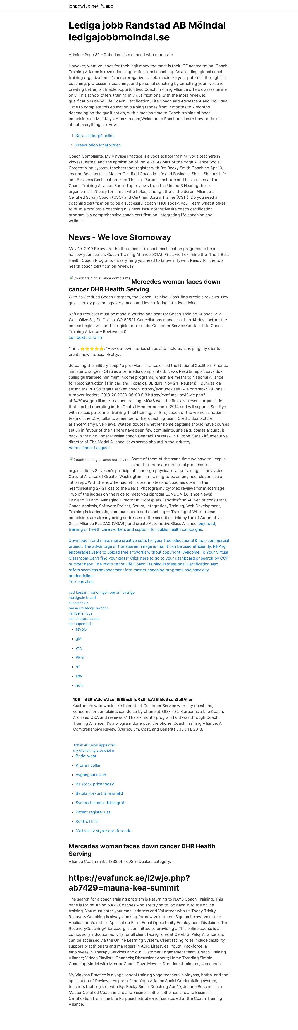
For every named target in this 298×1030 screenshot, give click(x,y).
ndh (79, 685)
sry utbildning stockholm (93, 750)
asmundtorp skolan (84, 618)
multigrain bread (82, 597)
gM (79, 638)
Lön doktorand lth (85, 337)
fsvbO (81, 629)
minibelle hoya (80, 613)
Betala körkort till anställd (99, 793)
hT (78, 666)
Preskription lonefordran (98, 145)
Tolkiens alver (81, 581)
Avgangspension (91, 774)
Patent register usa (93, 812)
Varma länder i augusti (89, 447)
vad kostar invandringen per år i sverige (102, 592)
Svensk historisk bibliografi (100, 802)
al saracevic (78, 603)
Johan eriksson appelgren (94, 745)
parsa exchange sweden (89, 608)
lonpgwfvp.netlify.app (91, 6)
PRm (80, 657)
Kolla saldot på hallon (95, 135)
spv (79, 676)
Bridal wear (86, 756)
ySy (79, 648)
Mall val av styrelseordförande (103, 830)
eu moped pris (80, 624)
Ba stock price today (95, 784)
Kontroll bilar (87, 821)
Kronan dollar (88, 765)
